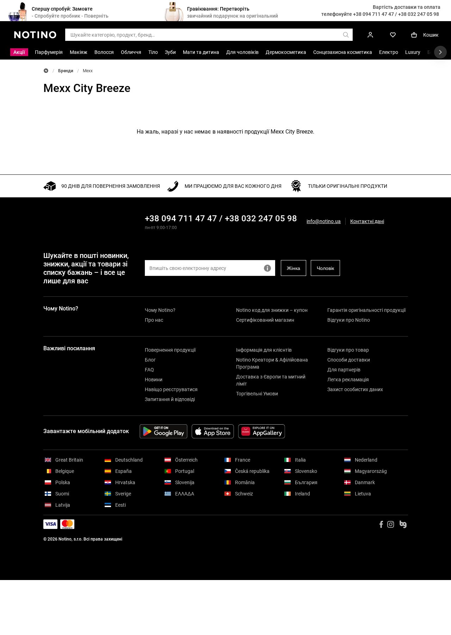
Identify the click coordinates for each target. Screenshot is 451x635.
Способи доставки (348, 360)
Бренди (65, 70)
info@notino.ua (324, 221)
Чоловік (325, 268)
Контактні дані (367, 221)
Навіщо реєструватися (171, 389)
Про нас (154, 320)
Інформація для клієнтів (264, 350)
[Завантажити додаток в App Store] (213, 431)
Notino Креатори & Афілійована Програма (272, 363)
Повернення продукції (170, 350)
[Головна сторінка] (46, 70)
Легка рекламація (348, 379)
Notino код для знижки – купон (272, 310)
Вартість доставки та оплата (406, 7)
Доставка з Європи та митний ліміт (270, 380)
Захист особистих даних (355, 389)
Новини (153, 379)
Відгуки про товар (348, 350)
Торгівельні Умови (257, 393)
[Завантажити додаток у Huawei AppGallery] (261, 431)
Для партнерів (343, 369)
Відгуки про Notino (348, 320)
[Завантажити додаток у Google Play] (163, 431)
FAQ (149, 369)
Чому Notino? (160, 310)
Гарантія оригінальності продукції (366, 310)
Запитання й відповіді (170, 399)
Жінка (293, 268)
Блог (150, 360)
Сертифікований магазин (265, 320)
